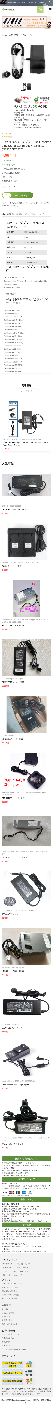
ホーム (4, 35)
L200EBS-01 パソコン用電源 (14, 857)
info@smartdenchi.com (16, 1349)
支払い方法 (6, 1316)
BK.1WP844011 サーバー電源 (15, 509)
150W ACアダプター (11, 914)
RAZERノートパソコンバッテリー (15, 1268)
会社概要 (5, 1309)
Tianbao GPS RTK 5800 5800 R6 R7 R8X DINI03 (21, 563)
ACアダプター (14, 35)
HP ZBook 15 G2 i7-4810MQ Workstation (18, 911)
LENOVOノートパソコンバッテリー (16, 1271)
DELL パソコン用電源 (10, 1295)
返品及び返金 (7, 1320)
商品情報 (6, 214)
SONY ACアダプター (10, 1287)
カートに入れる (19, 196)
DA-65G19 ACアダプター (13, 1028)
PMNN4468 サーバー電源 (13, 798)
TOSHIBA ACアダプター (11, 1291)
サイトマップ (7, 1345)
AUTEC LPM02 (8, 735)
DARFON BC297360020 (11, 506)
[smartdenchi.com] (13, 9)
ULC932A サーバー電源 (12, 739)
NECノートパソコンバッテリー (14, 1275)
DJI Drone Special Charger (12, 679)
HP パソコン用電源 (9, 1299)
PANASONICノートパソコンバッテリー (17, 1264)
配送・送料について (34, 214)
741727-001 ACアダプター (14, 1144)
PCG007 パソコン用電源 (13, 971)
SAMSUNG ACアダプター (12, 1284)
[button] (40, 10)
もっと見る (25, 391)
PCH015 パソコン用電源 (13, 625)
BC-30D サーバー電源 (11, 566)
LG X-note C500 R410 (10, 1024)
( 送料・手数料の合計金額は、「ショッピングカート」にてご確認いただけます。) (26, 204)
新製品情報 (6, 1342)
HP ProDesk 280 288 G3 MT (13, 967)
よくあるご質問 (8, 1313)
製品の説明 (17, 214)
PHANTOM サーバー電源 (13, 682)
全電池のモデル (8, 1338)
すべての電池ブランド (10, 1334)
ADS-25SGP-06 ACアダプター (15, 1085)
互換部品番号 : (7, 181)
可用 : (4, 160)
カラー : (5, 187)
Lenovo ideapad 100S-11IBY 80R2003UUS (18, 1081)
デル (24, 35)
